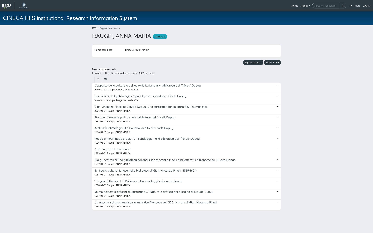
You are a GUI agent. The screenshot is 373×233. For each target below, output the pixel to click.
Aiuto (357, 5)
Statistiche (160, 36)
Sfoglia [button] (304, 5)
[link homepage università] (24, 5)
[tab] (98, 79)
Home (294, 5)
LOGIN (366, 5)
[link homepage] (8, 5)
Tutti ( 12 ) (271, 62)
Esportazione (252, 62)
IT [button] (350, 5)
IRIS (94, 28)
